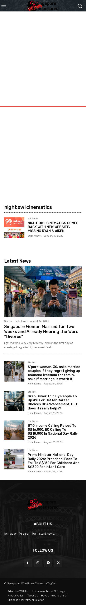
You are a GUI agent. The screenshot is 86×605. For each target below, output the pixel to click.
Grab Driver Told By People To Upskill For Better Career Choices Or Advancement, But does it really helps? (52, 402)
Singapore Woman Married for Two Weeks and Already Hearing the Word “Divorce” (41, 331)
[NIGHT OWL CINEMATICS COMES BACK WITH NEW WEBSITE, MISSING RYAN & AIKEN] (14, 227)
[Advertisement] (43, 54)
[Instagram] (38, 563)
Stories (8, 321)
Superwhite (34, 236)
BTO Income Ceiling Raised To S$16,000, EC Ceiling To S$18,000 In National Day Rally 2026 (53, 432)
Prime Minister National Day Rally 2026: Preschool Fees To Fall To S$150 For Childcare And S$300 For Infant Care (54, 461)
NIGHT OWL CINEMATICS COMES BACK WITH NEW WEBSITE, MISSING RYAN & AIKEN (53, 227)
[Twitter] (58, 563)
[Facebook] (28, 563)
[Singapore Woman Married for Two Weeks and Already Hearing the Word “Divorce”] (43, 291)
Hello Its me (21, 321)
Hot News (33, 218)
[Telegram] (48, 563)
